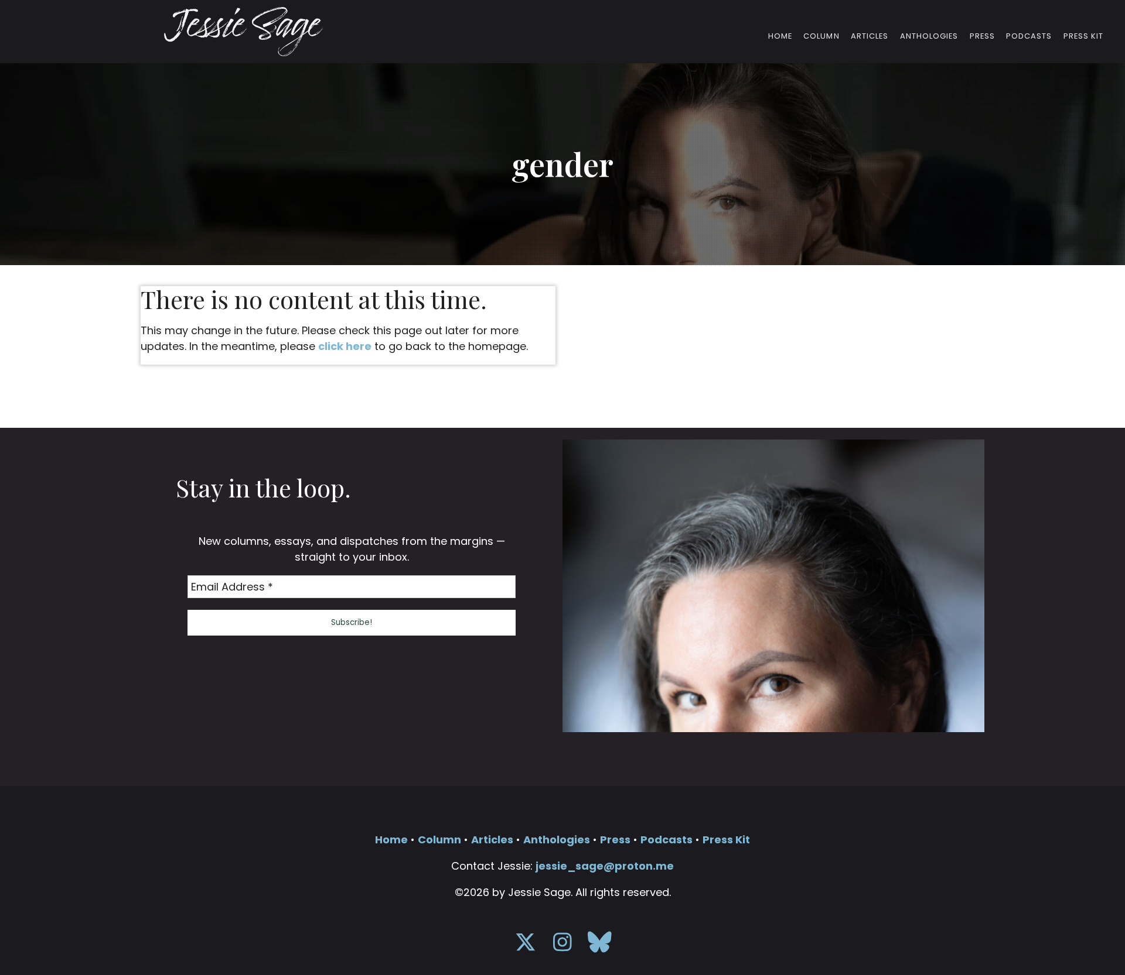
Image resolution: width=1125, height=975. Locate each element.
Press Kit (1083, 36)
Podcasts (1029, 36)
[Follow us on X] (526, 946)
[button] (352, 623)
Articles (869, 36)
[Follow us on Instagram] (563, 946)
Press (982, 36)
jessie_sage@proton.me (605, 866)
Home (780, 36)
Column (821, 36)
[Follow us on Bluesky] (600, 946)
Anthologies (929, 36)
